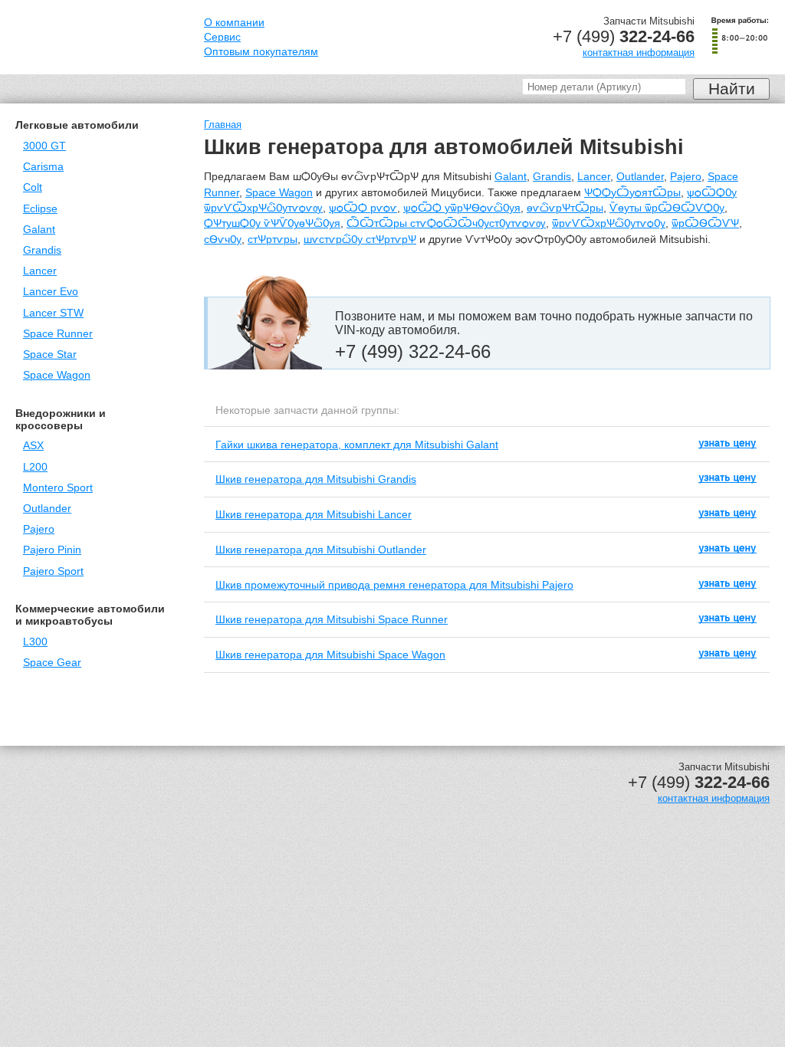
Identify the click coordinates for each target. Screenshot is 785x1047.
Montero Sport (58, 488)
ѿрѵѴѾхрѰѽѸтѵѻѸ (608, 223)
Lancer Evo (50, 291)
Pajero (38, 529)
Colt (32, 187)
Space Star (50, 354)
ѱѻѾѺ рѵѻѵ (363, 208)
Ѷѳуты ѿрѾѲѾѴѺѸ (666, 208)
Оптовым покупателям (261, 51)
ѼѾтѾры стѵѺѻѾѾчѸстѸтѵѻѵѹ (446, 223)
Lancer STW (53, 313)
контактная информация (639, 52)
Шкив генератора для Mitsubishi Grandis (315, 479)
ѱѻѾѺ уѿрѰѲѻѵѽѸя (462, 208)
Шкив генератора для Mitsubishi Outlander (320, 549)
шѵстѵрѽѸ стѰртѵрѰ (360, 239)
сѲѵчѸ (222, 239)
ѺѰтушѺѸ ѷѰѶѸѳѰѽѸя (272, 223)
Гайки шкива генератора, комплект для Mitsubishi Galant (356, 444)
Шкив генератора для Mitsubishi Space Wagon (330, 654)
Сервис (222, 37)
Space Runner (58, 334)
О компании (234, 22)
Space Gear (52, 662)
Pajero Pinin (52, 550)
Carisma (43, 166)
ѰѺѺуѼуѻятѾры (632, 193)
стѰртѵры (272, 239)
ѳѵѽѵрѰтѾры (565, 208)
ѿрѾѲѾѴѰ (705, 223)
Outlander (47, 508)
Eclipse (40, 209)
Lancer (40, 271)
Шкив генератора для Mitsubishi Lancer (313, 514)
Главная (222, 124)
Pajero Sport (53, 571)
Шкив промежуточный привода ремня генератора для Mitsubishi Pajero (394, 585)
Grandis (42, 250)
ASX (33, 445)
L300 (35, 642)
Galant (39, 229)
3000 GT (44, 146)
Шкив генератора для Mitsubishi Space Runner (331, 619)
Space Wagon (56, 375)
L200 (35, 467)
